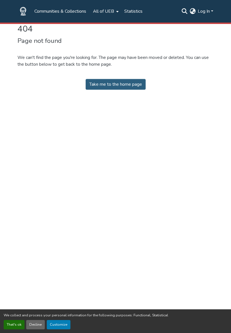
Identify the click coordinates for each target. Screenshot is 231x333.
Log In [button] (204, 11)
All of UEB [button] (103, 11)
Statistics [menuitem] (133, 11)
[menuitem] (105, 11)
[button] (23, 11)
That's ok (14, 324)
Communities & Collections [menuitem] (60, 11)
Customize (58, 324)
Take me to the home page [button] (115, 84)
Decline (35, 324)
